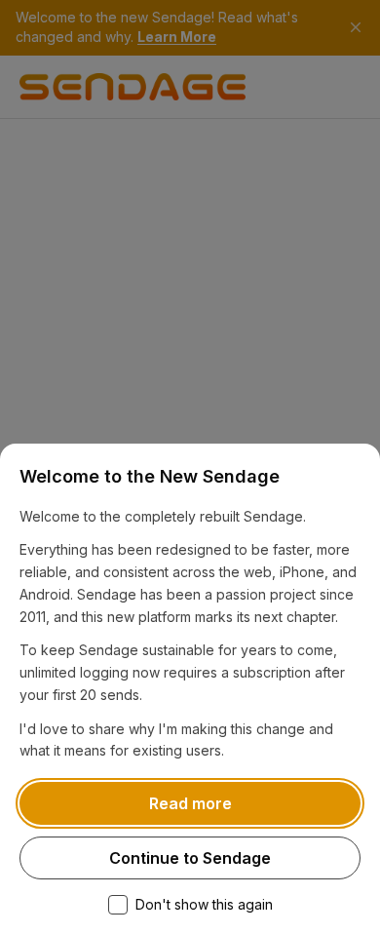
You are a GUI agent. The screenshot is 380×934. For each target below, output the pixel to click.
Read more (190, 803)
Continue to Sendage (190, 858)
